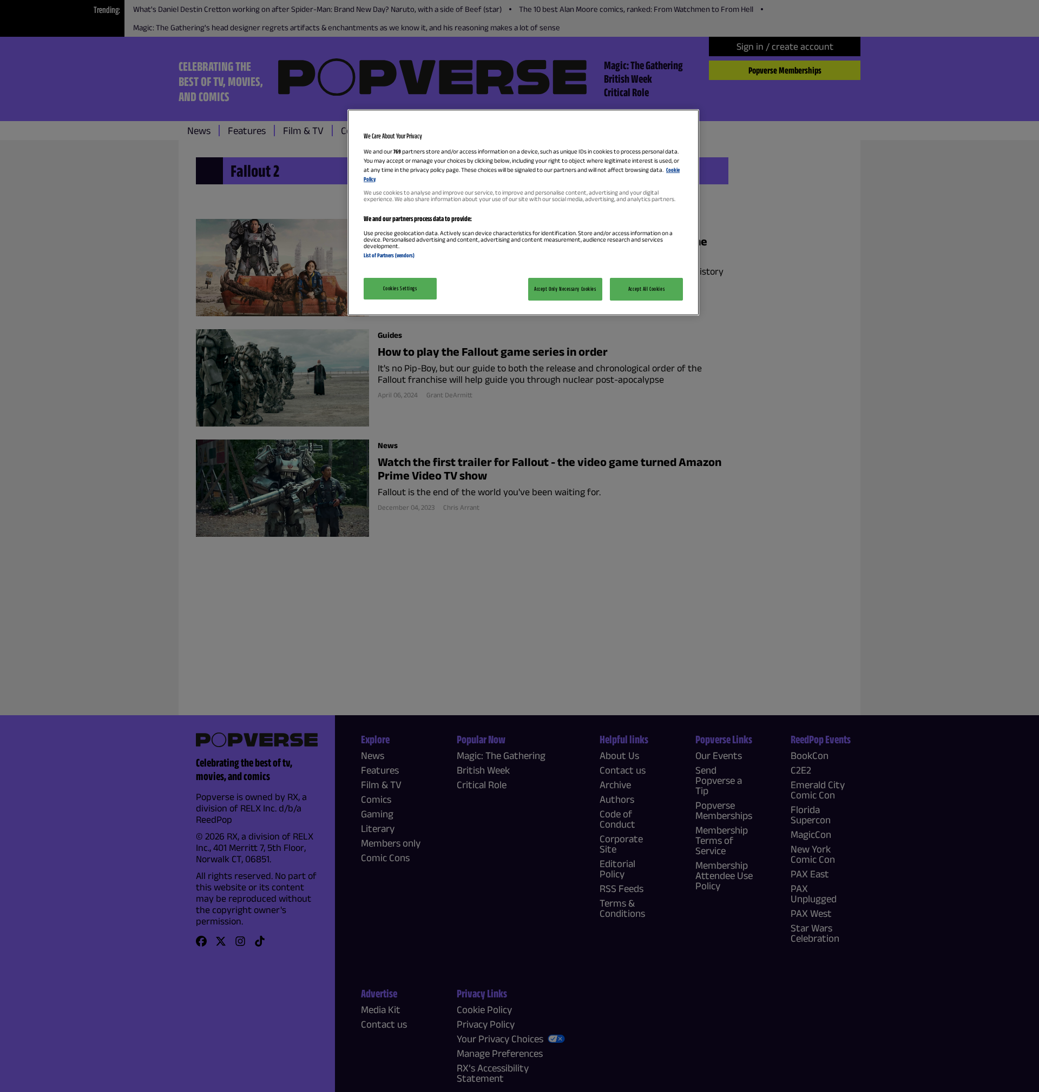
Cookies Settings (400, 288)
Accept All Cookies (646, 288)
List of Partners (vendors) (389, 255)
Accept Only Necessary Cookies (565, 288)
